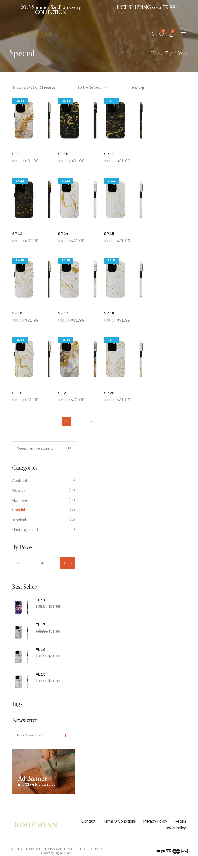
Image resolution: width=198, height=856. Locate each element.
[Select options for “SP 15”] (124, 225)
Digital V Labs (63, 853)
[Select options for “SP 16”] (32, 304)
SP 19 (17, 393)
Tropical (19, 520)
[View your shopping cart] (171, 34)
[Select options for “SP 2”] (78, 384)
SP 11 (109, 154)
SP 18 (109, 313)
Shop (168, 53)
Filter (67, 563)
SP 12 (17, 234)
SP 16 (17, 313)
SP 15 (109, 234)
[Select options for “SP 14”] (78, 225)
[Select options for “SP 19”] (32, 384)
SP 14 (63, 234)
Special (18, 510)
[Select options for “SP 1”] (32, 145)
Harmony (20, 500)
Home (155, 53)
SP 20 (109, 393)
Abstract (19, 481)
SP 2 (62, 393)
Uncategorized (25, 530)
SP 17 (63, 313)
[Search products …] (152, 34)
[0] (161, 34)
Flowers (19, 490)
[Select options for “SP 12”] (32, 225)
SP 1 (16, 154)
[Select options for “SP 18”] (124, 304)
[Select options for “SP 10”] (78, 145)
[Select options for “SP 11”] (124, 145)
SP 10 (63, 154)
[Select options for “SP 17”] (78, 304)
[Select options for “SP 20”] (124, 384)
